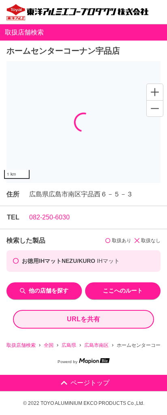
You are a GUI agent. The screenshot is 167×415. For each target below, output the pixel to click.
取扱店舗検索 (21, 345)
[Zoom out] (155, 108)
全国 (49, 345)
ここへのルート (123, 290)
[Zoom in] (155, 92)
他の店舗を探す (49, 290)
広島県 (69, 345)
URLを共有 (83, 319)
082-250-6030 (49, 217)
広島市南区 (96, 345)
